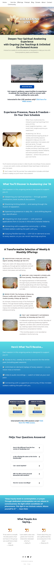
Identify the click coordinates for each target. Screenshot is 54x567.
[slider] (27, 82)
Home (5, 2)
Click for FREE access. (31, 422)
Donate (37, 2)
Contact (49, 2)
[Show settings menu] (41, 82)
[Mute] (39, 82)
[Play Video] (12, 82)
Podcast (27, 2)
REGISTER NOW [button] (27, 86)
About (44, 2)
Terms (25, 564)
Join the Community (12, 3)
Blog (32, 2)
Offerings (20, 2)
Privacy (28, 564)
